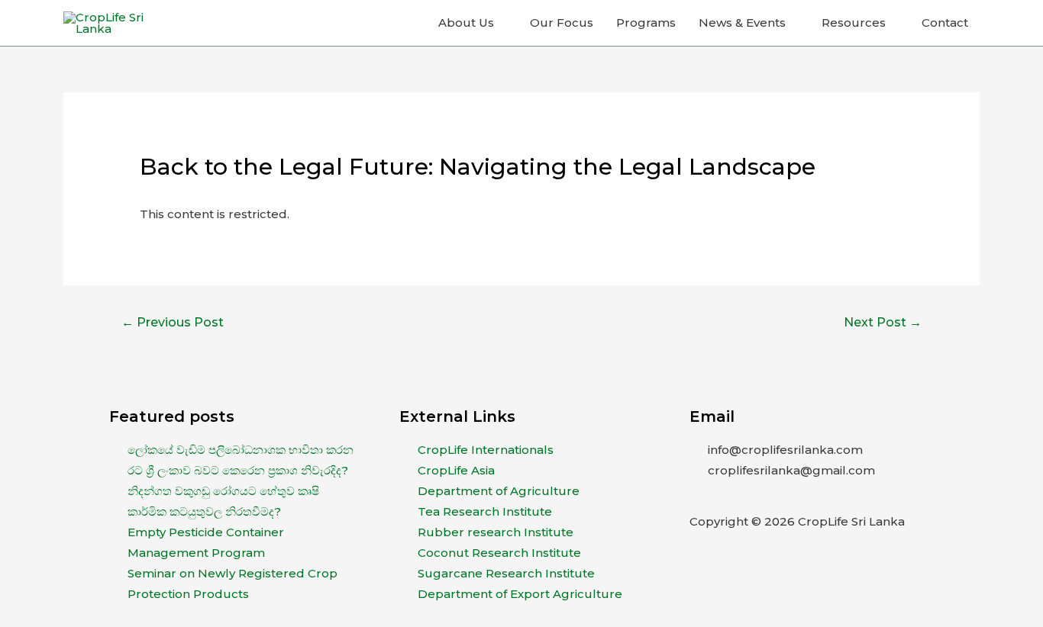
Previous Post (172, 322)
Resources (854, 22)
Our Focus (561, 22)
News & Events (742, 22)
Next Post (883, 322)
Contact (945, 22)
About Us (466, 22)
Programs (646, 22)
